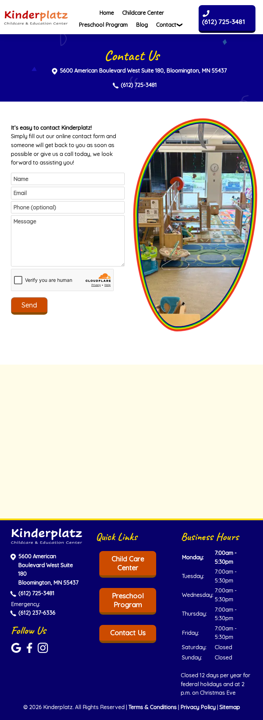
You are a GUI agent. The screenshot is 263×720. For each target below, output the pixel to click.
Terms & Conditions (152, 707)
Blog (142, 24)
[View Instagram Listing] (44, 650)
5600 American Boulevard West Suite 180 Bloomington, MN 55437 (48, 569)
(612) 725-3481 (139, 84)
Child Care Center (128, 563)
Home (106, 12)
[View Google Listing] (17, 650)
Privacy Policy (198, 707)
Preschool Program (103, 24)
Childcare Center (143, 12)
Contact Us (128, 632)
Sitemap (230, 707)
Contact (166, 24)
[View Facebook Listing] (30, 650)
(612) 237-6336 (36, 612)
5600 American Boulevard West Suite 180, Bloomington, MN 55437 (143, 70)
